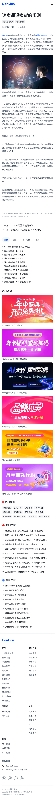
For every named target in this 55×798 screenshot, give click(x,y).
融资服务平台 (7, 691)
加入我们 (6, 752)
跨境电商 (32, 653)
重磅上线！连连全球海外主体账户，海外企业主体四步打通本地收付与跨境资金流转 (25, 535)
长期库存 (18, 512)
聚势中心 (32, 720)
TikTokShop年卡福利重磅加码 (15, 359)
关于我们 (6, 744)
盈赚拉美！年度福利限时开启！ (15, 426)
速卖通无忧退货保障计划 (14, 277)
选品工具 (18, 507)
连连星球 (6, 666)
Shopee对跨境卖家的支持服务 (17, 246)
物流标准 (39, 507)
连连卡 (5, 670)
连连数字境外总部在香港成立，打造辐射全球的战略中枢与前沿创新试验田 (25, 553)
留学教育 (32, 661)
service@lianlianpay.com (16, 769)
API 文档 (5, 715)
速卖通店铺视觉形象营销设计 (16, 274)
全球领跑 (6, 674)
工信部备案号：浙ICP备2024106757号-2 (17, 792)
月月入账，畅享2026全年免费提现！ (17, 493)
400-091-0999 (12, 765)
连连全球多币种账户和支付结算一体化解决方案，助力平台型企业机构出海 (25, 539)
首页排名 (32, 516)
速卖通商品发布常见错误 (14, 262)
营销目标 (39, 512)
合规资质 (6, 748)
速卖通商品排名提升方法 (14, 254)
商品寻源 (6, 687)
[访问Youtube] (21, 778)
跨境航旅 (32, 666)
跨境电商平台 (41, 35)
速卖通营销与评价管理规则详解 (17, 281)
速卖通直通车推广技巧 (13, 250)
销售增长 (7, 507)
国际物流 (32, 670)
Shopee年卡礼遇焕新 (11, 460)
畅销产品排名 (19, 516)
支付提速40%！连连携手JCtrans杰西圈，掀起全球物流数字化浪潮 (25, 571)
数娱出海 (32, 674)
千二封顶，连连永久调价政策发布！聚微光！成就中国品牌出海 (25, 567)
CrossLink (6, 696)
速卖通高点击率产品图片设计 (16, 270)
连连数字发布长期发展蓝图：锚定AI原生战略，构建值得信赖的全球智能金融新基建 (25, 530)
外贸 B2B (33, 657)
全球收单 (6, 661)
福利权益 (32, 728)
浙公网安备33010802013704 (13, 794)
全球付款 (6, 657)
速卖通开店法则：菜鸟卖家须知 (26, 229)
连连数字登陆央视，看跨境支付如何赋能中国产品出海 (25, 562)
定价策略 (28, 507)
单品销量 (7, 516)
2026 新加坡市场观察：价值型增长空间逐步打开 (24, 548)
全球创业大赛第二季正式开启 (14, 392)
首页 (8, 4)
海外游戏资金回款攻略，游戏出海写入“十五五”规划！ (25, 544)
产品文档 (6, 711)
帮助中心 (32, 733)
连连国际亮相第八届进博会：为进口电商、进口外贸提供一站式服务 (25, 558)
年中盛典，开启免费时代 (12, 325)
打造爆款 (7, 512)
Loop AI (5, 683)
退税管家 (6, 679)
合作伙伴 (32, 724)
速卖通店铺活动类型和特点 (15, 266)
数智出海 (32, 711)
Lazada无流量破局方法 (22, 225)
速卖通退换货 (8, 22)
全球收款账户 (7, 653)
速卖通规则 (20, 22)
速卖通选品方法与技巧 (13, 258)
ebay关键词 (44, 516)
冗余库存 (28, 512)
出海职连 (6, 700)
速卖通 (5, 35)
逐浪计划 (32, 715)
